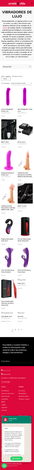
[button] (32, 3)
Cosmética (4, 399)
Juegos (3, 404)
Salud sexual (5, 396)
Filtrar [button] (5, 78)
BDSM (3, 402)
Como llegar (6, 381)
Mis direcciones (24, 396)
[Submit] (32, 361)
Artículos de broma (7, 393)
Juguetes (4, 407)
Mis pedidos (22, 393)
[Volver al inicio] (17, 3)
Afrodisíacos (5, 390)
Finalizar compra (24, 399)
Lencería (4, 410)
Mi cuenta (22, 390)
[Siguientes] (21, 329)
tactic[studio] (13, 466)
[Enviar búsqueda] (30, 66)
